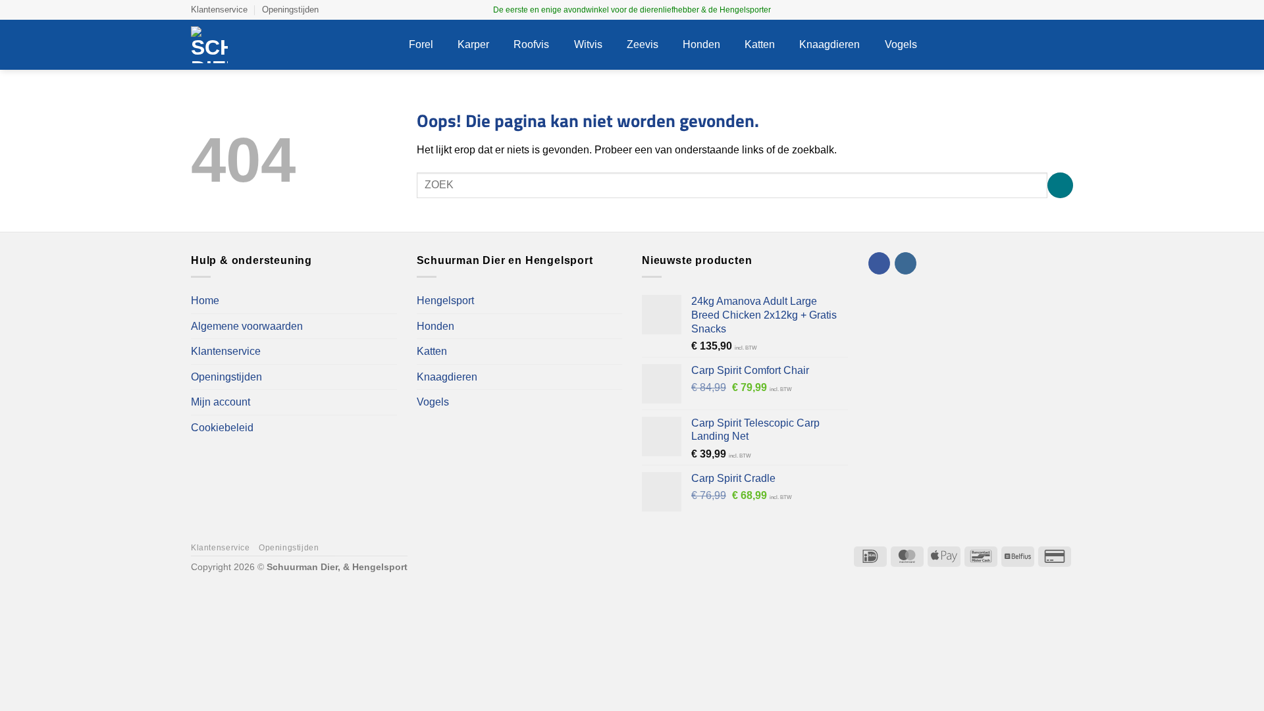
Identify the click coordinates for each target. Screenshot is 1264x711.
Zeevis (642, 44)
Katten (760, 44)
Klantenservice (219, 9)
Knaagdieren (829, 44)
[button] (987, 45)
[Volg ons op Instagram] (1066, 9)
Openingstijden (290, 9)
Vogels (901, 44)
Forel (421, 44)
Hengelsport (445, 300)
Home (205, 300)
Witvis (588, 44)
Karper (473, 44)
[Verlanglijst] (1012, 44)
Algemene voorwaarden (247, 326)
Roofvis (531, 44)
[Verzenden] (1060, 185)
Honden (701, 44)
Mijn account (220, 402)
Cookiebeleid (222, 427)
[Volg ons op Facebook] (1054, 9)
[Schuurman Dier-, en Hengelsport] (290, 45)
